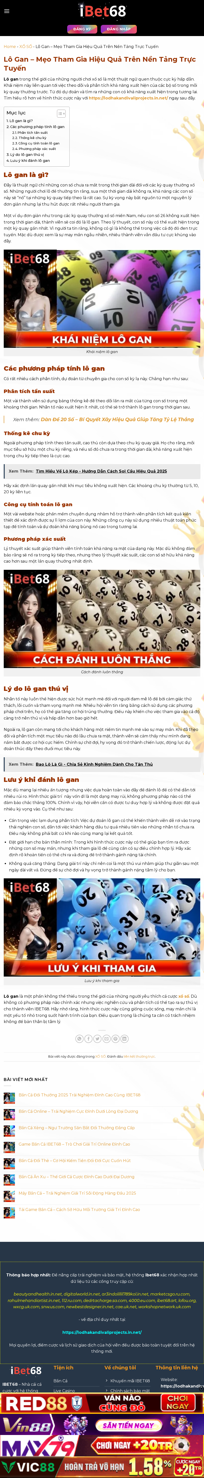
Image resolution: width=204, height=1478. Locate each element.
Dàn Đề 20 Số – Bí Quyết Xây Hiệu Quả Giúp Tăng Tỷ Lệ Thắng (117, 419)
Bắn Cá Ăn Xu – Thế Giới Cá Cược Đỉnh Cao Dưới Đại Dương (77, 1176)
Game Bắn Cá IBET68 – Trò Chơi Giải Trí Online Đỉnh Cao (74, 1144)
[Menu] (7, 11)
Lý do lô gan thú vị (27, 154)
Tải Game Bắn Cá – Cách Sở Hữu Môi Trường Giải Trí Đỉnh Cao (79, 1209)
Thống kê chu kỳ (32, 138)
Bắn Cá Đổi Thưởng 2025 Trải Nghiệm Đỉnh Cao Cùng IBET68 (80, 1095)
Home (10, 46)
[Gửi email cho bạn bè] (106, 1039)
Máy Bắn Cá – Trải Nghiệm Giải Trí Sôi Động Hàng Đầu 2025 (77, 1193)
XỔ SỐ (25, 46)
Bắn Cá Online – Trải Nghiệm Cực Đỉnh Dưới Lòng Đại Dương (78, 1111)
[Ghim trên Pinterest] (115, 1039)
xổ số (183, 996)
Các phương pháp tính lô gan (37, 127)
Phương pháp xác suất (37, 149)
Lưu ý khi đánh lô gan (30, 160)
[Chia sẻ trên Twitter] (97, 1039)
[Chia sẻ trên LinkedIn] (124, 1039)
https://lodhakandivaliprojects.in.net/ (128, 98)
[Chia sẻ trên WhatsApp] (79, 1039)
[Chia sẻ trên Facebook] (88, 1039)
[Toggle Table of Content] (58, 113)
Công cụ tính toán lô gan (38, 143)
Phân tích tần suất (32, 132)
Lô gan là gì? (21, 121)
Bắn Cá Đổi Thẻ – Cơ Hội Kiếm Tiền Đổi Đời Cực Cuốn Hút (75, 1160)
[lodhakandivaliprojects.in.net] (102, 11)
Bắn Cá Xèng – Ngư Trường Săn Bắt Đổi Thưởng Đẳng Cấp (77, 1127)
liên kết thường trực (139, 1056)
